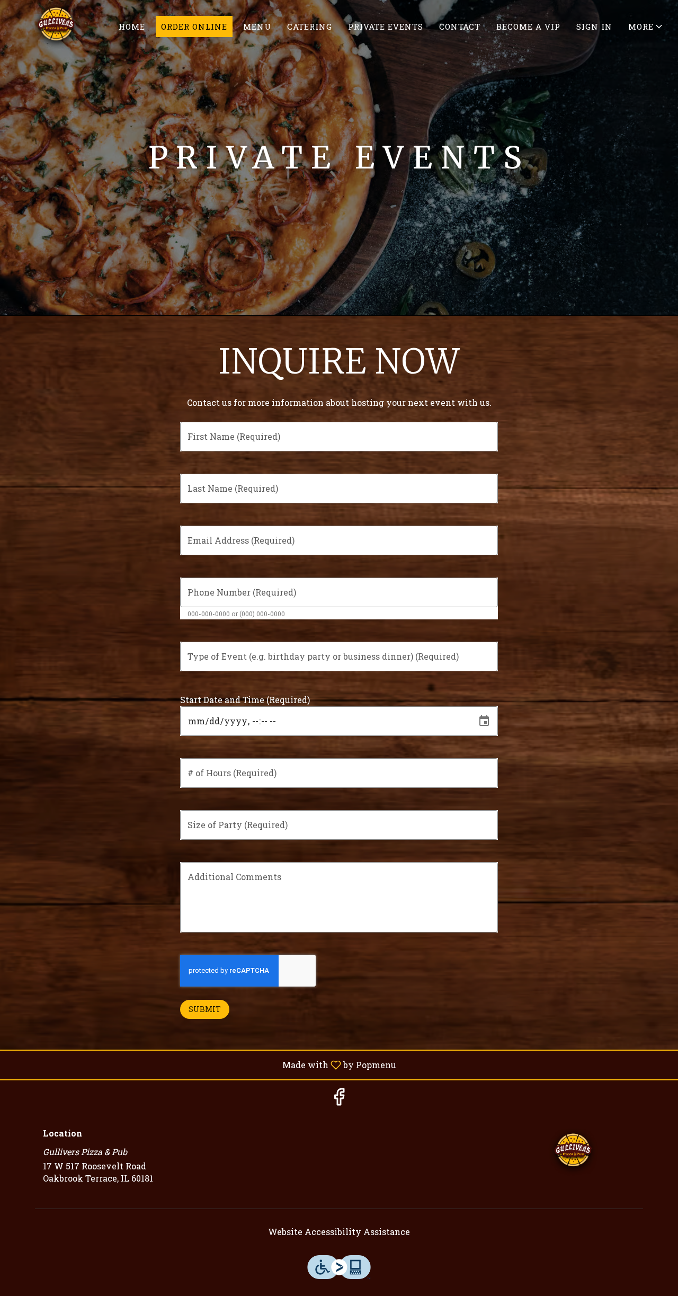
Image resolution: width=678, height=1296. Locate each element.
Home (132, 26)
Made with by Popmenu (202, 1064)
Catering (309, 26)
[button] (646, 26)
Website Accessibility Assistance (339, 1231)
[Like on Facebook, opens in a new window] (339, 1099)
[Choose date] (484, 721)
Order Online (194, 26)
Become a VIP (528, 26)
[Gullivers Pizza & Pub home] (56, 26)
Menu (257, 26)
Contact (459, 26)
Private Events (385, 26)
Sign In (594, 26)
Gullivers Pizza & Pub (573, 1152)
